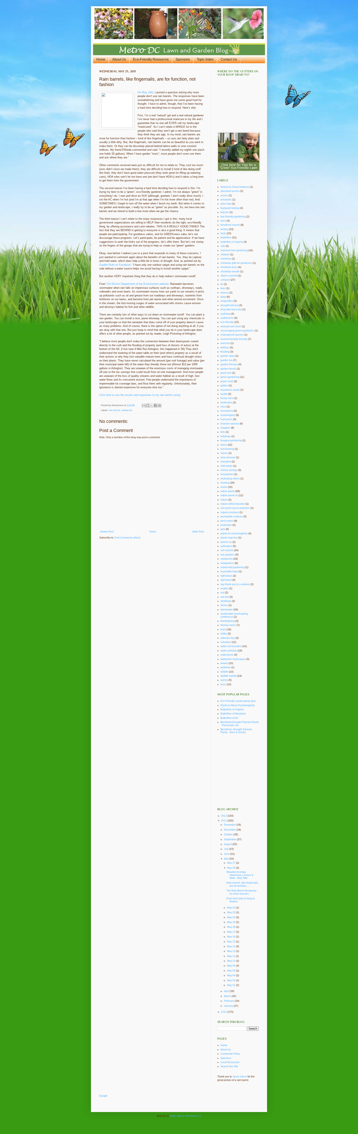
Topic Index (205, 59)
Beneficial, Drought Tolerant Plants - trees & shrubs (236, 731)
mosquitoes (226, 474)
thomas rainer (228, 625)
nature (224, 499)
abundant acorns (229, 191)
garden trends (228, 368)
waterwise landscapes (233, 659)
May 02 (231, 980)
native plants (227, 491)
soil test (224, 597)
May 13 (231, 946)
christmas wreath (229, 271)
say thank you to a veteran (235, 584)
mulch (223, 487)
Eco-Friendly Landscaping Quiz (238, 701)
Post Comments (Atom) (127, 537)
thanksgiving (227, 621)
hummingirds (227, 415)
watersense (226, 654)
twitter (223, 633)
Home (100, 59)
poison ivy (226, 542)
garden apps (227, 355)
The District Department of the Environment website (137, 283)
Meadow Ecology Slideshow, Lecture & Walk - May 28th (239, 875)
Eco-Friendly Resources (151, 59)
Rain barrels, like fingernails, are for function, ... (242, 884)
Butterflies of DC (229, 718)
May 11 (231, 956)
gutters (224, 385)
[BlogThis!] (148, 405)
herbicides (226, 402)
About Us (119, 59)
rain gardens (227, 554)
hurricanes (226, 419)
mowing (224, 482)
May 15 (231, 941)
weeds (224, 663)
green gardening (229, 377)
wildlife (224, 671)
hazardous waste (230, 389)
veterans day (227, 638)
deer (223, 288)
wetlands (225, 667)
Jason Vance (239, 1076)
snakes (224, 588)
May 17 (231, 931)
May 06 (231, 965)
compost (225, 279)
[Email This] (144, 405)
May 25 (231, 867)
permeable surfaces (231, 516)
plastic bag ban (229, 537)
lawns (223, 444)
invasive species (229, 423)
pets (222, 529)
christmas (225, 258)
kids (222, 432)
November (230, 829)
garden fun (226, 360)
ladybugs (225, 436)
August (228, 844)
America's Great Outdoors (234, 187)
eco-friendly (227, 322)
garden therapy (229, 364)
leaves (224, 453)
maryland (225, 461)
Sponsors (183, 59)
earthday (225, 313)
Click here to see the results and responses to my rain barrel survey (140, 395)
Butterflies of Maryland (233, 713)
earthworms (227, 318)
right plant (226, 580)
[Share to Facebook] (156, 405)
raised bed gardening (232, 567)
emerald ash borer (230, 326)
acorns (224, 195)
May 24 (231, 907)
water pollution (228, 650)
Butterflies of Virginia (232, 709)
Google (103, 1095)
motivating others (230, 478)
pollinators (226, 546)
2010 (224, 1011)
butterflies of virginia (231, 241)
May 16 (231, 936)
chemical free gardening (234, 250)
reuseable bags (229, 571)
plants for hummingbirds (234, 533)
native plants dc (229, 495)
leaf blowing (227, 449)
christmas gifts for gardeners (236, 263)
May (226, 858)
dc (221, 284)
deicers (224, 292)
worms (224, 680)
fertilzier (224, 347)
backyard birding (229, 208)
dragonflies (226, 301)
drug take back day (231, 309)
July (226, 849)
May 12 (231, 951)
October (228, 834)
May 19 (231, 922)
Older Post (198, 531)
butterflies (225, 237)
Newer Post (106, 531)
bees (223, 220)
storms (224, 605)
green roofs (226, 381)
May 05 (231, 970)
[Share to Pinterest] (159, 405)
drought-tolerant (229, 305)
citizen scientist (228, 275)
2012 (224, 815)
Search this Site (229, 1066)
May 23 (231, 912)
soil (222, 592)
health (223, 394)
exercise (225, 343)
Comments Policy (230, 1053)
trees (223, 629)
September (230, 839)
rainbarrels (126, 410)
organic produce (229, 512)
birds (223, 233)
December (230, 824)
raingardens (227, 563)
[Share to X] (152, 405)
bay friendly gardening (233, 216)
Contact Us (229, 59)
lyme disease (227, 457)
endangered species (232, 334)
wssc (223, 684)
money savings (228, 470)
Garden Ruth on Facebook (115, 264)
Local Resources (229, 1062)
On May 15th (145, 92)
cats (222, 246)
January (229, 1005)
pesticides (226, 525)
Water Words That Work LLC (186, 1116)
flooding (225, 351)
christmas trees (228, 267)
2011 (224, 820)
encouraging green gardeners (237, 330)
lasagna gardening (231, 440)
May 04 (231, 975)
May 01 (231, 985)
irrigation (225, 427)
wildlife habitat (228, 675)
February (229, 1000)
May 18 (231, 926)
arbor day (225, 203)
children (225, 254)
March (228, 996)
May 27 (231, 862)
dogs (223, 296)
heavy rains (226, 398)
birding (224, 229)
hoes (223, 406)
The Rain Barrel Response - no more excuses (242, 892)
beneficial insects (230, 224)
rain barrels (114, 410)
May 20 (231, 917)
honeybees (226, 410)
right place (226, 575)
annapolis (226, 199)
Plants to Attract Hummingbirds (237, 705)
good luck (225, 372)
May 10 (231, 960)
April (227, 991)
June (227, 854)
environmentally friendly (233, 339)
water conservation (231, 646)
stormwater (226, 609)
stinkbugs (225, 601)
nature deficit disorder (232, 503)
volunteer (225, 642)
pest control (226, 520)
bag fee (224, 212)
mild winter (226, 466)
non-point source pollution (235, 508)
